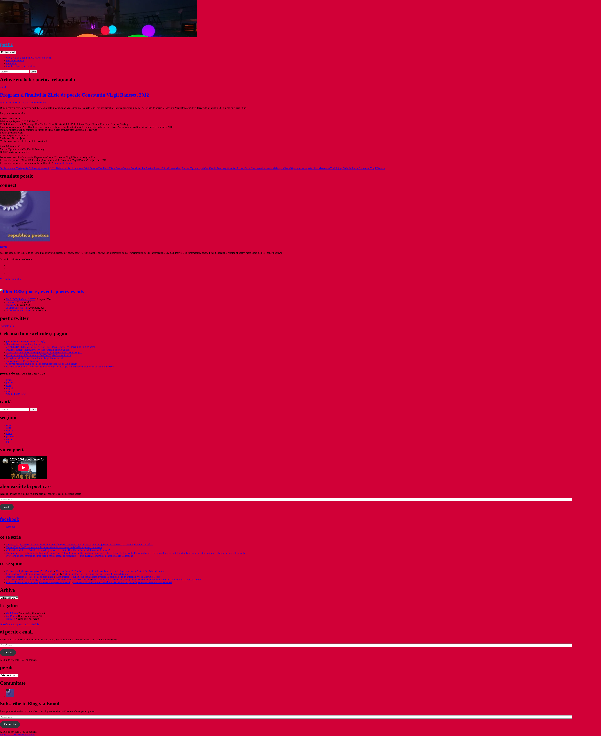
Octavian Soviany (236, 168)
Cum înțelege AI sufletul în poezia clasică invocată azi (32, 574)
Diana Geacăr (116, 168)
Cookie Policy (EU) (16, 393)
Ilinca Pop (141, 168)
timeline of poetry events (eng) (21, 66)
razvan (3, 246)
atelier (26, 168)
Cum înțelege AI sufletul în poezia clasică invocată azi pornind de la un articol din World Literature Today (108, 576)
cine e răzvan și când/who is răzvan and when (28, 57)
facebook (9, 519)
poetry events (70, 291)
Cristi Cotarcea (91, 168)
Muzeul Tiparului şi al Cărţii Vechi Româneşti (204, 168)
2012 (2, 168)
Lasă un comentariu (36, 102)
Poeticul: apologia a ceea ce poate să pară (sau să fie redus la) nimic (95, 574)
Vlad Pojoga (336, 168)
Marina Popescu (154, 168)
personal (10, 436)
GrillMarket (12, 613)
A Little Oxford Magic (17, 307)
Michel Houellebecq (172, 168)
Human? (10, 305)
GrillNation (12, 616)
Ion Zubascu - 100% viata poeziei (22, 361)
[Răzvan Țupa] (10, 696)
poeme (9, 382)
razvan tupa (303, 168)
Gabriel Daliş (129, 168)
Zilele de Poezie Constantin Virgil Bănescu (363, 168)
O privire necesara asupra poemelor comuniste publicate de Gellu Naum (41, 363)
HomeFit (10, 619)
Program (280, 168)
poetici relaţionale (15, 60)
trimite (7, 507)
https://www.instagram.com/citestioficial (19, 624)
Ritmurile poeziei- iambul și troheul (23, 344)
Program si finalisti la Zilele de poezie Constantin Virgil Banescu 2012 (74, 95)
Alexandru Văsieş (14, 168)
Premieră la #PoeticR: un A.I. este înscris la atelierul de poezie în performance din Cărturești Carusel (122, 582)
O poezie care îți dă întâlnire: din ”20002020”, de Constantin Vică (38, 355)
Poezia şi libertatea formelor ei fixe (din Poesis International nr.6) (38, 349)
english (9, 388)
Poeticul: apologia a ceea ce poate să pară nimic (29, 571)
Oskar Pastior (251, 168)
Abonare (8, 652)
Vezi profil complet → (11, 279)
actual (3, 87)
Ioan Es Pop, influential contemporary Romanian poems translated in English (44, 352)
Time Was (11, 302)
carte (8, 385)
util (7, 442)
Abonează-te (10, 724)
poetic (6, 44)
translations (11, 63)
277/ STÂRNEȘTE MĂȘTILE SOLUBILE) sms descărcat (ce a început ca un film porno (50, 347)
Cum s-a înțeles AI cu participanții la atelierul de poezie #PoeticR (38, 582)
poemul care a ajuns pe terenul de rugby (26, 341)
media (9, 391)
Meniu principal (8, 52)
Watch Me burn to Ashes (18, 310)
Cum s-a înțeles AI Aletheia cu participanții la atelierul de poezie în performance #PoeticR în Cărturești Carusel (110, 571)
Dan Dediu (103, 168)
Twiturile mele (7, 326)
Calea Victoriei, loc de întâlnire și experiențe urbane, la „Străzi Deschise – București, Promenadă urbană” (58, 550)
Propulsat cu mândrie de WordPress (17, 734)
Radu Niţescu (291, 168)
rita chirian (314, 168)
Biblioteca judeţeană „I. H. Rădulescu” (48, 168)
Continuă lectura (63, 163)
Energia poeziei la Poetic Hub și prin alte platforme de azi (34, 358)
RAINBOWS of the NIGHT (20, 299)
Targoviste (325, 168)
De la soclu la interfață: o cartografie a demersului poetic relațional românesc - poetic (47, 579)
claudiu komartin (75, 168)
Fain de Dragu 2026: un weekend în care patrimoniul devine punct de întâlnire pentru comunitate (54, 547)
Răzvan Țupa (19, 102)
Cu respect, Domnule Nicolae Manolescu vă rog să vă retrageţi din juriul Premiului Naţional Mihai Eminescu (60, 366)
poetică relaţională (267, 168)
